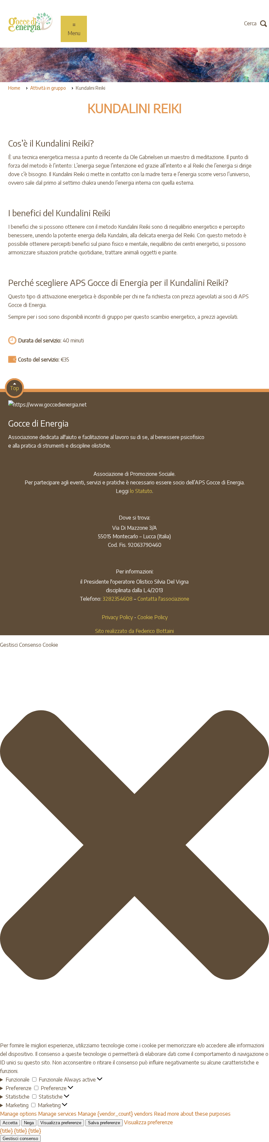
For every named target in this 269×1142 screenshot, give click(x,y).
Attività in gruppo (48, 88)
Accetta (10, 1122)
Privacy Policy (117, 617)
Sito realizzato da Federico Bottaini (134, 631)
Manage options (18, 1113)
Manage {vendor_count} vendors (115, 1113)
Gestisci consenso (20, 1138)
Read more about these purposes (192, 1113)
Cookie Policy (152, 617)
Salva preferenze (104, 1122)
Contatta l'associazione (163, 598)
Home (14, 88)
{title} (6, 1131)
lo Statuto (141, 491)
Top (14, 388)
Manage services (57, 1113)
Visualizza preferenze (60, 1122)
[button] (134, 845)
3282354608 (118, 598)
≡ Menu (74, 28)
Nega (29, 1122)
